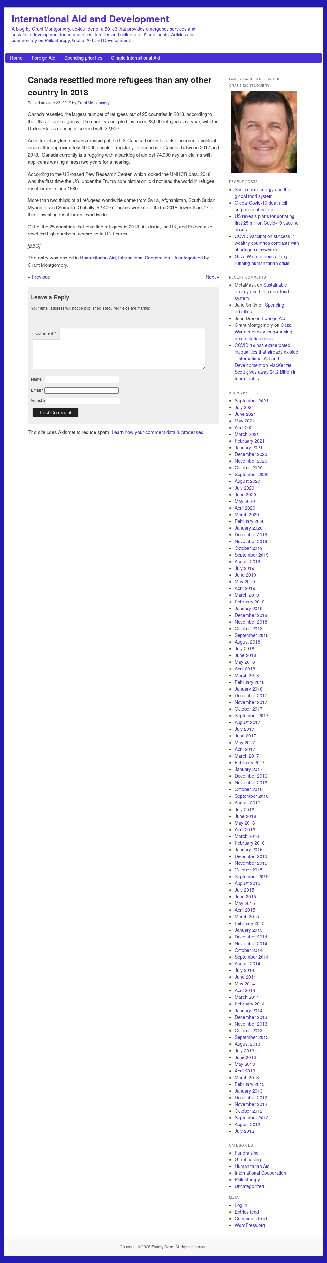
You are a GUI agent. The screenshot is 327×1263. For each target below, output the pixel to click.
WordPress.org (250, 1225)
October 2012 (248, 1111)
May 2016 (245, 822)
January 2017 (248, 769)
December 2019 (251, 534)
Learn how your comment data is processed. (158, 432)
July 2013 (244, 1050)
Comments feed (251, 1218)
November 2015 (251, 863)
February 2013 (250, 1084)
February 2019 (250, 601)
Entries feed (247, 1211)
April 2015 (245, 910)
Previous (41, 276)
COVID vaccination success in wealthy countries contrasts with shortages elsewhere (267, 243)
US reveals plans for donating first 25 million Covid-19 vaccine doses (267, 223)
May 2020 (245, 501)
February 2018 (250, 682)
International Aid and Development (90, 18)
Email (37, 389)
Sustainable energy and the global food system (262, 192)
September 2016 (252, 796)
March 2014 (247, 997)
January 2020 (248, 528)
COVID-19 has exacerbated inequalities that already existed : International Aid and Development (266, 355)
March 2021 (247, 434)
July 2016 (244, 809)
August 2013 (247, 1044)
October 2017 (248, 709)
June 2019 (245, 575)
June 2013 (245, 1057)
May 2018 (245, 662)
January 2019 (248, 608)
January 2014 (248, 1010)
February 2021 (250, 440)
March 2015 (247, 916)
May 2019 (245, 581)
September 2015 (252, 876)
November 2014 (251, 943)
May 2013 (245, 1064)
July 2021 (244, 407)
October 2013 (248, 1030)
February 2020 (250, 521)
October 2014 (248, 950)
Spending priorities (83, 57)
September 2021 (252, 400)
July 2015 (244, 889)
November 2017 (251, 702)
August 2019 (247, 561)
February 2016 (250, 843)
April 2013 (245, 1070)
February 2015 (250, 923)
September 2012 (252, 1117)
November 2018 (251, 621)
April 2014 (245, 990)
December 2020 (251, 454)
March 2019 (247, 595)
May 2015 (245, 903)
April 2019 (245, 588)
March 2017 (247, 755)
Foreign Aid (43, 57)
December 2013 (251, 1017)
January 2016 (248, 849)
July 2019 (244, 568)
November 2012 (251, 1104)
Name (37, 379)
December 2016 (251, 776)
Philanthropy (247, 1179)
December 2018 (251, 615)
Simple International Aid (135, 57)
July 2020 (244, 487)
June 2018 (245, 655)
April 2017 (245, 749)
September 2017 (252, 715)
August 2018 (247, 642)
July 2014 (244, 970)
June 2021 (245, 414)
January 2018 (248, 688)
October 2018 (248, 628)
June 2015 (245, 896)
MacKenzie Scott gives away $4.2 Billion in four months (266, 372)
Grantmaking (248, 1159)
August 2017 (247, 722)
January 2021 (248, 447)
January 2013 (248, 1090)
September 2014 (252, 956)
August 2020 (247, 481)
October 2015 (248, 869)
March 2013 (247, 1077)
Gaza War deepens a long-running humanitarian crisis (262, 259)
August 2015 (247, 883)
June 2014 (245, 977)
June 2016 (245, 816)
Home (16, 57)
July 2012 (244, 1131)
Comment (45, 333)
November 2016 (251, 782)
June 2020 (245, 494)
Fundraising (247, 1152)
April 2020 (245, 507)
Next (211, 276)
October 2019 (248, 548)
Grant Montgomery (93, 102)
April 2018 (245, 668)
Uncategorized (187, 257)
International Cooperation (144, 257)
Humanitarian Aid (98, 257)
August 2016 (247, 802)
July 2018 (244, 648)
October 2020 (248, 467)
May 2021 (245, 420)
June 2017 (245, 735)
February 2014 (250, 1003)
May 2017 (245, 742)
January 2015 (248, 930)
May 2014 (245, 983)
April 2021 (245, 427)
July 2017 (244, 729)
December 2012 (251, 1097)
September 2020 (252, 474)
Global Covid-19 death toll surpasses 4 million (261, 206)
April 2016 (245, 829)
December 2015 (251, 856)
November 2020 (251, 461)
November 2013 (251, 1023)
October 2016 (248, 789)
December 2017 (251, 695)
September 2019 (252, 554)
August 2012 (247, 1124)
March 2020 (247, 514)
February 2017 (250, 762)
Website (38, 400)
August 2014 (247, 963)
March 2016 (247, 836)
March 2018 (247, 675)
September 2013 (252, 1037)
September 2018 (252, 635)
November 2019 (251, 541)
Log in (241, 1205)
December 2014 (251, 936)
